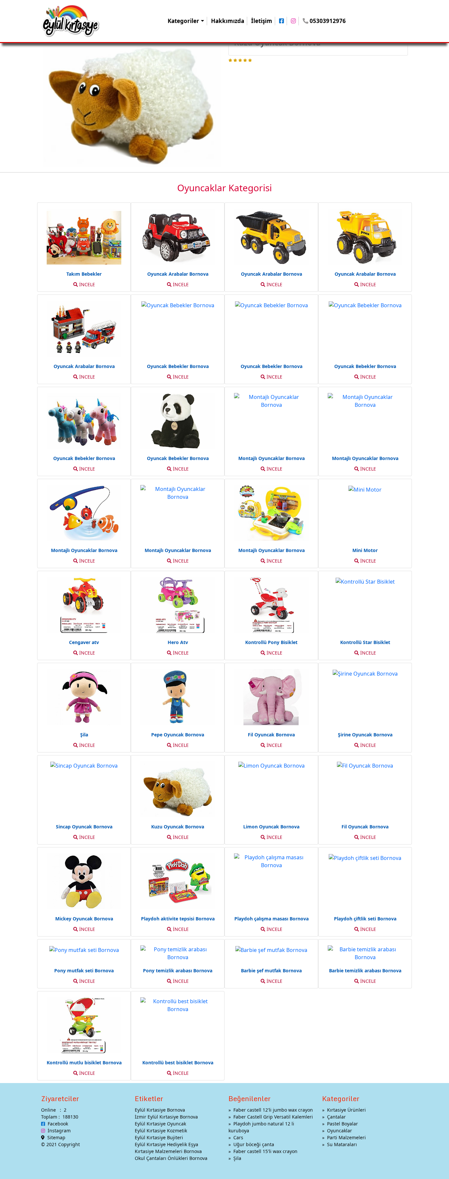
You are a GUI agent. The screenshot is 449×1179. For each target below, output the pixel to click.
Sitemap (55, 1137)
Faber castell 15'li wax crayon (265, 1151)
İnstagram (58, 1130)
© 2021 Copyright (60, 1144)
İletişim (261, 21)
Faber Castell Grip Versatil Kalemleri (273, 1117)
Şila (237, 1158)
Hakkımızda (227, 21)
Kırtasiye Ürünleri (346, 1110)
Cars (238, 1137)
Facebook (56, 1124)
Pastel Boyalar (342, 1124)
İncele (86, 284)
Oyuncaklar (339, 1130)
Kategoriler (183, 21)
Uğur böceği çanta (253, 1144)
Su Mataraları (342, 1144)
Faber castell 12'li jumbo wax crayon (273, 1110)
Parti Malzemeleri (346, 1137)
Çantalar (336, 1117)
